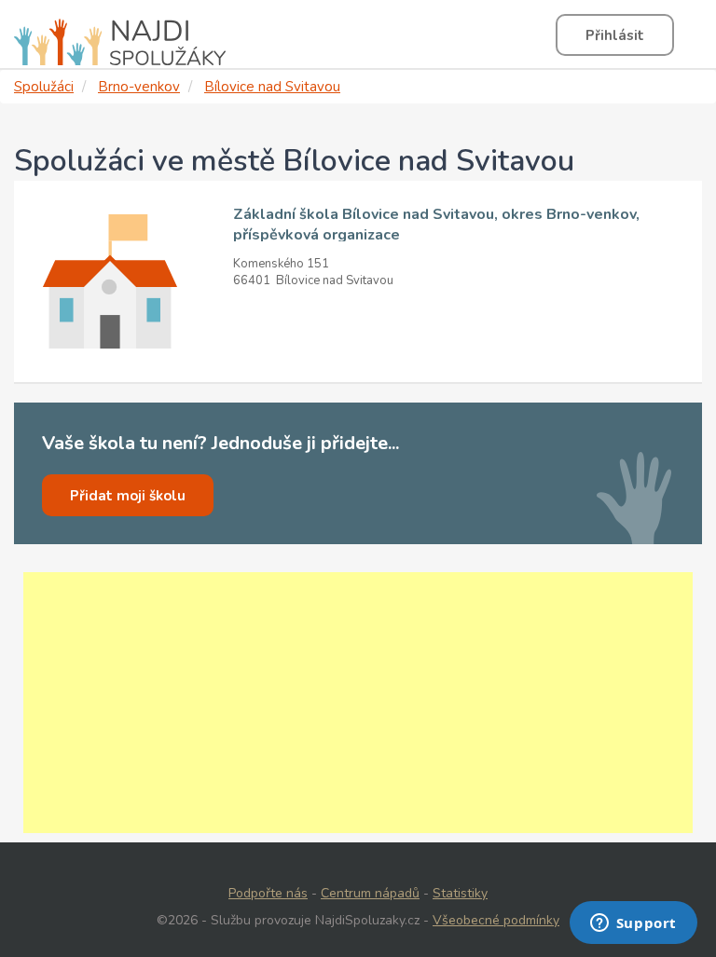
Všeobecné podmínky (496, 920)
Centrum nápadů (370, 893)
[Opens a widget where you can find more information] (633, 924)
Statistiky (460, 893)
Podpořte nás (268, 893)
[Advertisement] (358, 702)
